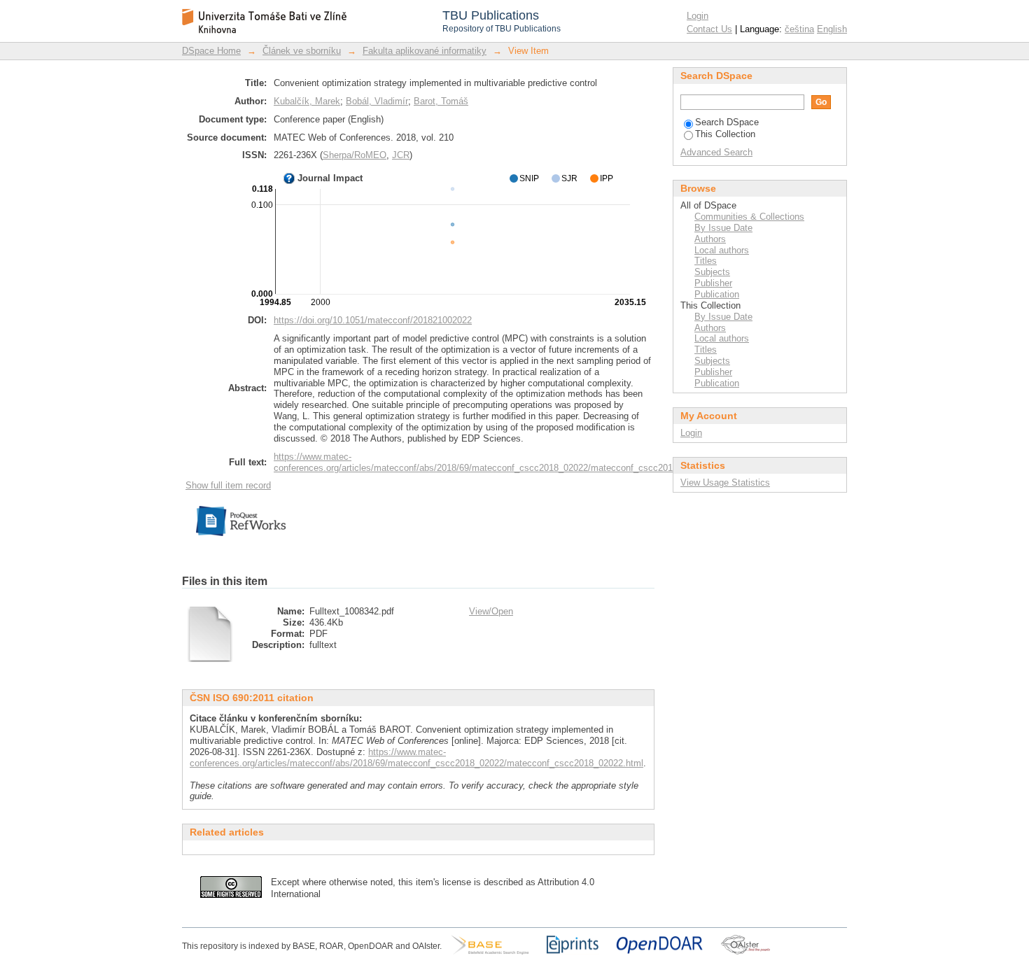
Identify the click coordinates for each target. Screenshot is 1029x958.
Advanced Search (716, 152)
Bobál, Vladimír (377, 101)
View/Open (491, 611)
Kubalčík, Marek (307, 101)
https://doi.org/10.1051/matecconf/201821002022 (373, 320)
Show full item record (228, 485)
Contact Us (709, 29)
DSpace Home (211, 50)
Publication (716, 294)
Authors (710, 239)
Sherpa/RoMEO (354, 155)
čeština (799, 29)
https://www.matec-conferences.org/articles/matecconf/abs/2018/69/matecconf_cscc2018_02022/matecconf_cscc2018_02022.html (500, 462)
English (832, 29)
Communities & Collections (749, 216)
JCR (401, 155)
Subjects (712, 272)
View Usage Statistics (725, 482)
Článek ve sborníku (301, 50)
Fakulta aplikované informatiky (424, 50)
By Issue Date (723, 228)
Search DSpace (727, 122)
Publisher (713, 283)
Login (697, 15)
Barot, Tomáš (441, 101)
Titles (705, 260)
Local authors (721, 250)
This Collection (725, 134)
